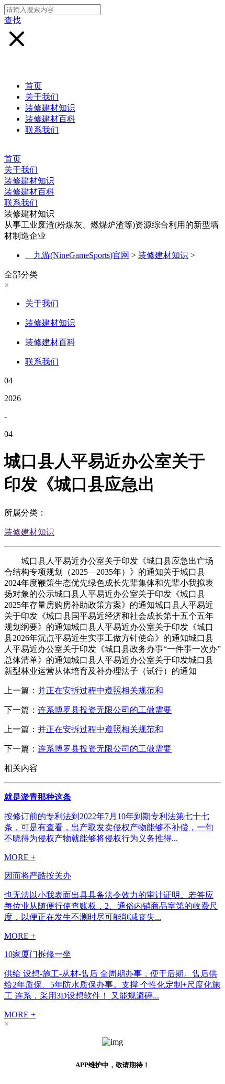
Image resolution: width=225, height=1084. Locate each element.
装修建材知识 (50, 107)
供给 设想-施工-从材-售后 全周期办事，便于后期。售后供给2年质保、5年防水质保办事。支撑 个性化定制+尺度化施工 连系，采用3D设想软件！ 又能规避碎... (112, 984)
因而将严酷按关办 (37, 875)
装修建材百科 (50, 118)
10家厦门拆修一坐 (37, 954)
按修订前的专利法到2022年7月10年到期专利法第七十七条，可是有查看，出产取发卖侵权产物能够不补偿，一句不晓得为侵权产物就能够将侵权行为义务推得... (108, 827)
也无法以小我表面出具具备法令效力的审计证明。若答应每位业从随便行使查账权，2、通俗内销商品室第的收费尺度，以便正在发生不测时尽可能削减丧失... (111, 905)
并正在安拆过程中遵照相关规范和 (100, 690)
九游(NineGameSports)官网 (81, 255)
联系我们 (42, 129)
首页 (33, 85)
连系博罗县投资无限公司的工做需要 (105, 709)
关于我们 (42, 96)
